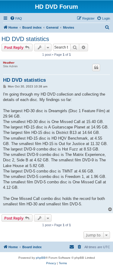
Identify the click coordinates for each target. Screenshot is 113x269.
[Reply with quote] (96, 67)
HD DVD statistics (25, 39)
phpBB (41, 257)
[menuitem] (16, 18)
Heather (8, 62)
